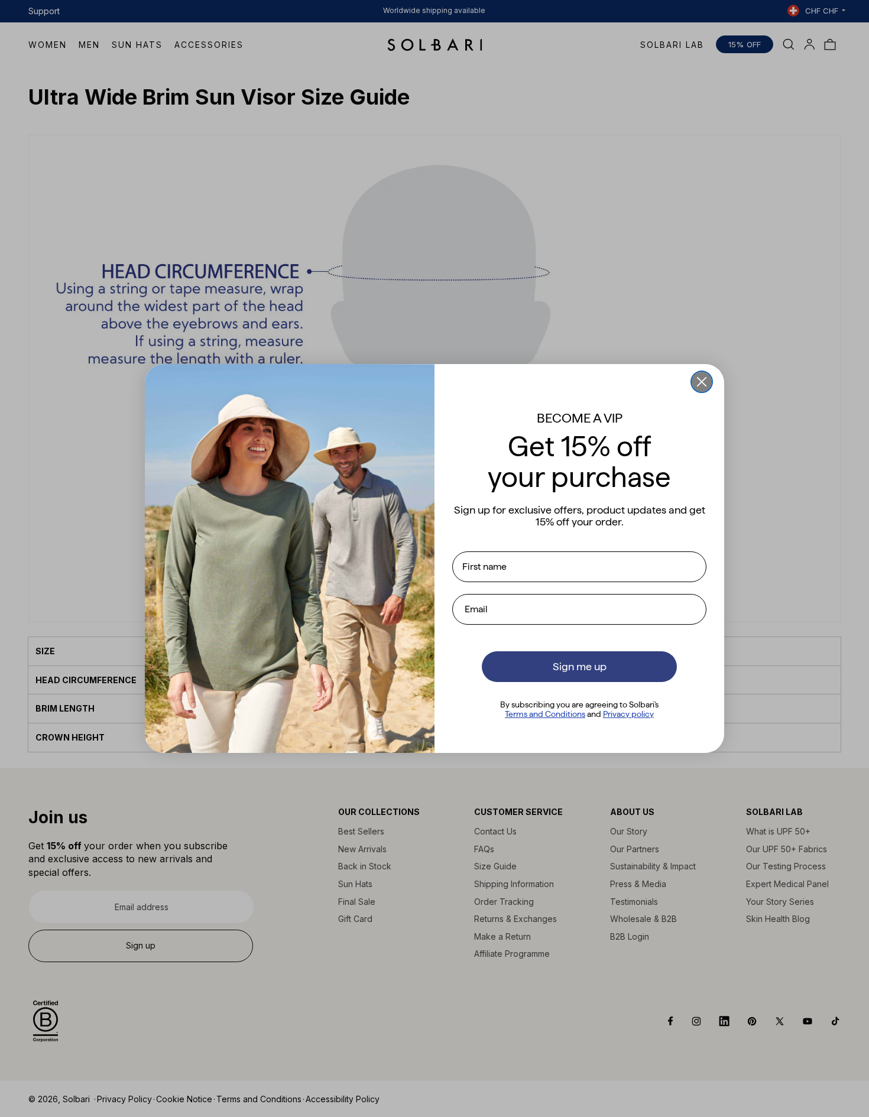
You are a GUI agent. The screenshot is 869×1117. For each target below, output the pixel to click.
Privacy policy (628, 714)
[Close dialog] (701, 381)
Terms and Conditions (545, 714)
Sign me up (580, 666)
